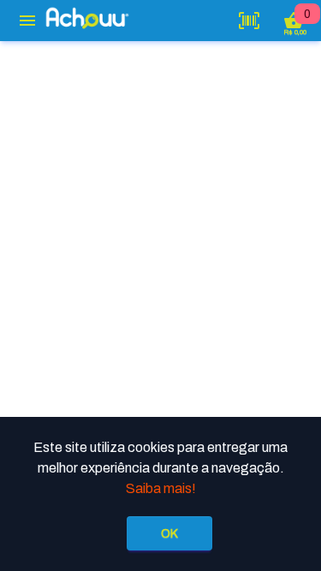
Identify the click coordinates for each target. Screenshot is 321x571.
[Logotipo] (87, 18)
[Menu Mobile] (27, 20)
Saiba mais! (161, 488)
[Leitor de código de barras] (249, 20)
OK (169, 533)
